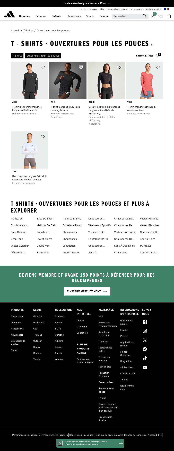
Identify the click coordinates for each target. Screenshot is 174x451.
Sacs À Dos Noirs (124, 246)
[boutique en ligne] (9, 15)
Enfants (56, 16)
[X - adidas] (152, 340)
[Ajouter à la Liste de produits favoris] (43, 68)
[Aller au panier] (169, 16)
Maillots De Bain (46, 225)
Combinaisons (19, 225)
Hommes (24, 16)
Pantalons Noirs (72, 225)
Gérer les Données (48, 435)
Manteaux (16, 218)
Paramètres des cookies (24, 435)
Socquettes (69, 246)
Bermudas (43, 252)
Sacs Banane (18, 232)
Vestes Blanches (150, 225)
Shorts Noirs (147, 239)
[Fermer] (60, 443)
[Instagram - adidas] (152, 331)
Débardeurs (18, 252)
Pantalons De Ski (98, 239)
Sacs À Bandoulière (95, 253)
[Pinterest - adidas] (152, 349)
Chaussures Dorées (70, 239)
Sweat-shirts (44, 239)
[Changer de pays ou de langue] (166, 9)
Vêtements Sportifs (99, 225)
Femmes (41, 16)
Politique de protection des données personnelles (120, 435)
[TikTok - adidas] (152, 358)
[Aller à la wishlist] (161, 16)
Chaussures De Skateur (123, 226)
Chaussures (74, 16)
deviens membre (153, 9)
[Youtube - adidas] (152, 368)
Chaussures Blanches (95, 219)
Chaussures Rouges (95, 246)
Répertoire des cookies (81, 435)
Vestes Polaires (149, 218)
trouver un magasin (89, 9)
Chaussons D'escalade (120, 253)
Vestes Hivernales (124, 232)
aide (102, 9)
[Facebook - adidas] (152, 322)
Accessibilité (155, 435)
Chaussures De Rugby (123, 219)
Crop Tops (17, 239)
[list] (72, 56)
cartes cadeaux (137, 9)
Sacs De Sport (45, 218)
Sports (90, 16)
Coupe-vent (43, 246)
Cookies (63, 435)
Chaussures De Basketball (149, 232)
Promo (104, 16)
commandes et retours (117, 9)
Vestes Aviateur (20, 246)
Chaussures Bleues (70, 232)
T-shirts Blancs (72, 218)
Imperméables (71, 252)
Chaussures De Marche (123, 239)
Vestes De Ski (96, 232)
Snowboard (43, 232)
